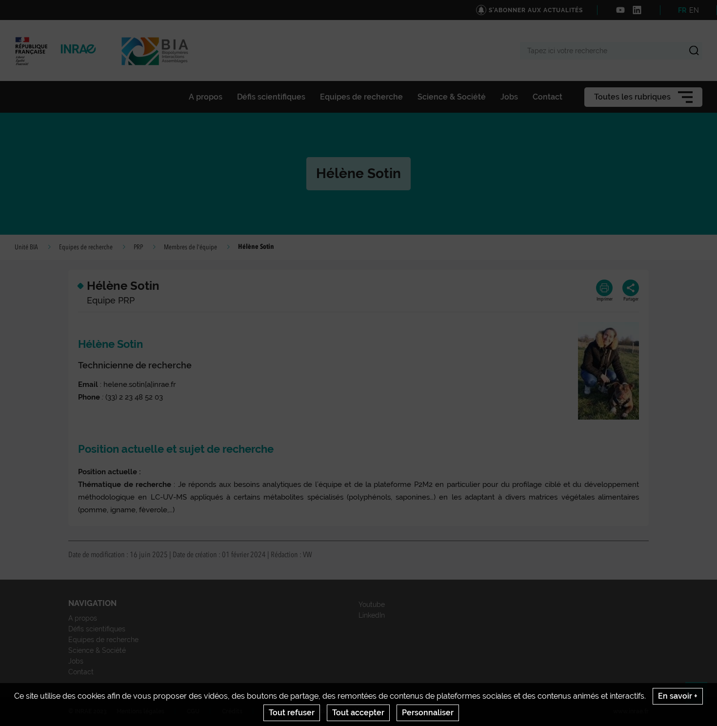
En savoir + (677, 696)
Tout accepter (358, 712)
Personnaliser (428, 712)
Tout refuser (292, 712)
